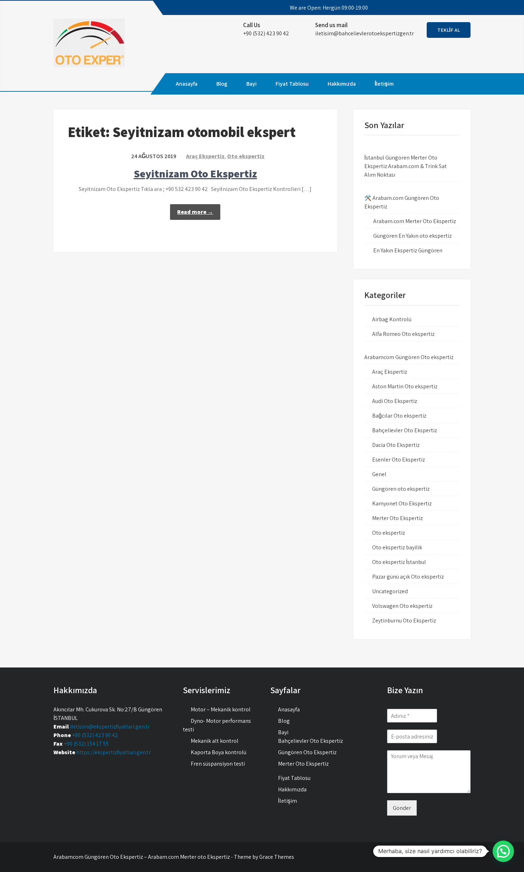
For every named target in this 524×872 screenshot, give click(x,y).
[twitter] (433, 8)
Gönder (402, 808)
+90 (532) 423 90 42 (95, 735)
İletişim (384, 83)
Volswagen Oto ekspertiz (402, 606)
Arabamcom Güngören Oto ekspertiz (408, 357)
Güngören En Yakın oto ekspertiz (412, 236)
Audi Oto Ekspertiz (394, 401)
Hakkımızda (342, 83)
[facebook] (420, 8)
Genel (379, 474)
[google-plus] (446, 8)
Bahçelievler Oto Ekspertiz (404, 430)
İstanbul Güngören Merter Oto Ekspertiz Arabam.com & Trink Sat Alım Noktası (405, 166)
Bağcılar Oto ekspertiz (399, 415)
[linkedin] (458, 8)
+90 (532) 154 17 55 (86, 743)
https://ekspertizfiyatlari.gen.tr (113, 752)
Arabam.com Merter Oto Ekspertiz (414, 221)
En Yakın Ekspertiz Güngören (407, 250)
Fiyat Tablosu (292, 83)
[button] (503, 851)
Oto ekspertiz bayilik (397, 547)
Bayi (251, 83)
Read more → (195, 212)
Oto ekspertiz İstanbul (399, 562)
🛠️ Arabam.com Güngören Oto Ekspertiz (401, 202)
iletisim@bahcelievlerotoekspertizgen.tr (364, 33)
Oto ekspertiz (245, 156)
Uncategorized (390, 591)
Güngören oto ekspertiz (401, 489)
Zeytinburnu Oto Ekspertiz (404, 620)
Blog (221, 83)
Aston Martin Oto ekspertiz (404, 386)
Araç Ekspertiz (205, 156)
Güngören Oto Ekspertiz (307, 752)
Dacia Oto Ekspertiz (396, 445)
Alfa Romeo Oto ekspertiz (403, 334)
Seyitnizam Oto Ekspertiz (195, 173)
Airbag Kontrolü (391, 319)
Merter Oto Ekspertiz (397, 518)
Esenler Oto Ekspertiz (398, 459)
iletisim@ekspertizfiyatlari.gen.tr (110, 726)
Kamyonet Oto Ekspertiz (402, 503)
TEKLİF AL (448, 30)
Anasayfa (186, 83)
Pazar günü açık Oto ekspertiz (408, 576)
